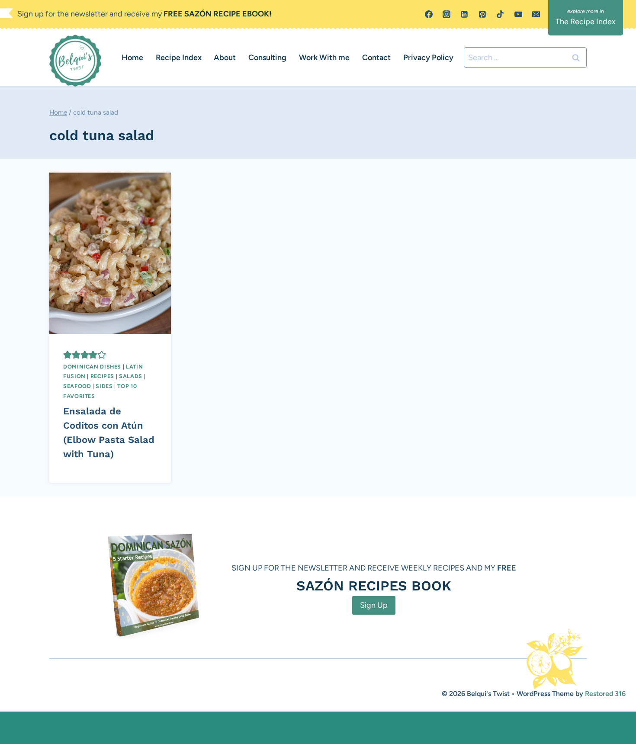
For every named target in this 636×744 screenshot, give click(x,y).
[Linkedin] (464, 14)
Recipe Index (179, 57)
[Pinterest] (482, 14)
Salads (130, 376)
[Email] (536, 14)
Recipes (102, 376)
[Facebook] (429, 14)
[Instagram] (446, 14)
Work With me (324, 57)
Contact (376, 57)
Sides (104, 386)
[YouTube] (518, 14)
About (225, 57)
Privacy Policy (428, 57)
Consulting (267, 57)
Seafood (77, 386)
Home (132, 57)
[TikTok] (500, 14)
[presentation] (110, 253)
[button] (67, 354)
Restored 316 (605, 693)
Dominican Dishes (92, 366)
